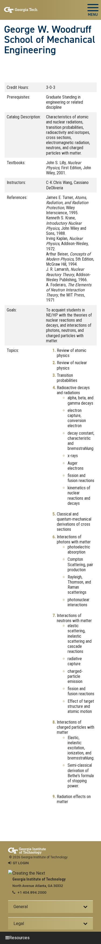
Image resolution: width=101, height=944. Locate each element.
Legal (18, 923)
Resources (19, 937)
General (20, 906)
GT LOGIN (21, 863)
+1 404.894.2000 (32, 892)
